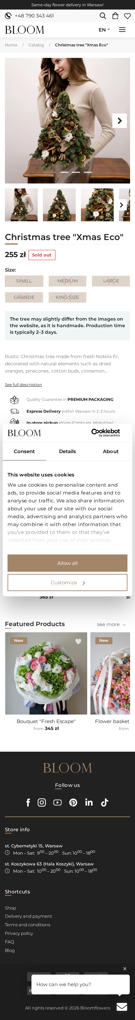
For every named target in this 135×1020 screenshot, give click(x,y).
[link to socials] (28, 802)
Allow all (67, 563)
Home (11, 44)
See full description (23, 384)
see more (108, 624)
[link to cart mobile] (117, 15)
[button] (122, 30)
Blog (10, 950)
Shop (10, 908)
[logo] (24, 30)
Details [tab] (67, 451)
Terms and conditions (27, 924)
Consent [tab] (24, 451)
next (119, 120)
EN (102, 30)
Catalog (36, 44)
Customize (64, 582)
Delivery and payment (28, 916)
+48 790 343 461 (34, 15)
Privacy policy (19, 933)
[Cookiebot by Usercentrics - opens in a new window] (98, 433)
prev (15, 120)
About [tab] (111, 451)
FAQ (9, 941)
